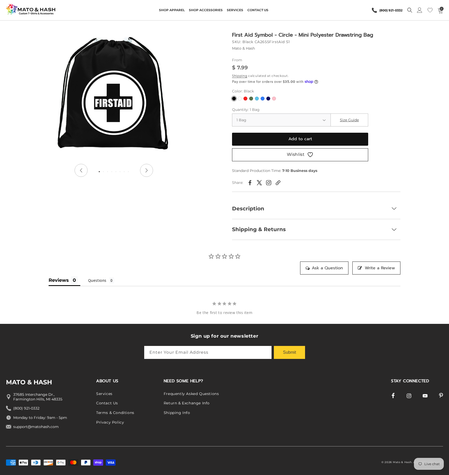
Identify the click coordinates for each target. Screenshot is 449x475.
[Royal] (263, 99)
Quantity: (246, 109)
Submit (289, 352)
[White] (240, 99)
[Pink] (274, 99)
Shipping (239, 76)
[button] (172, 10)
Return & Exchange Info (187, 403)
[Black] (234, 99)
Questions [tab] (97, 280)
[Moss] (251, 99)
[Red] (245, 99)
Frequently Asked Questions (191, 393)
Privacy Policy (110, 422)
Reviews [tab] (59, 280)
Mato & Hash (402, 462)
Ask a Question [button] (327, 268)
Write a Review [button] (380, 268)
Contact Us (107, 403)
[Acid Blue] (257, 99)
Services (104, 393)
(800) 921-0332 (390, 10)
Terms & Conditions (115, 412)
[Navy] (268, 99)
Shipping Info (177, 412)
